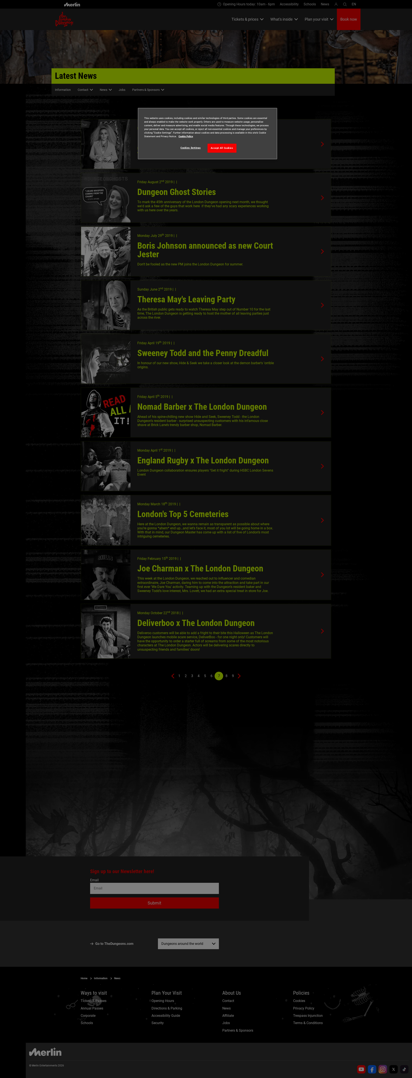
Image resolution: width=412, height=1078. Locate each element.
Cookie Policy (186, 136)
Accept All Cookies (222, 147)
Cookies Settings (190, 147)
